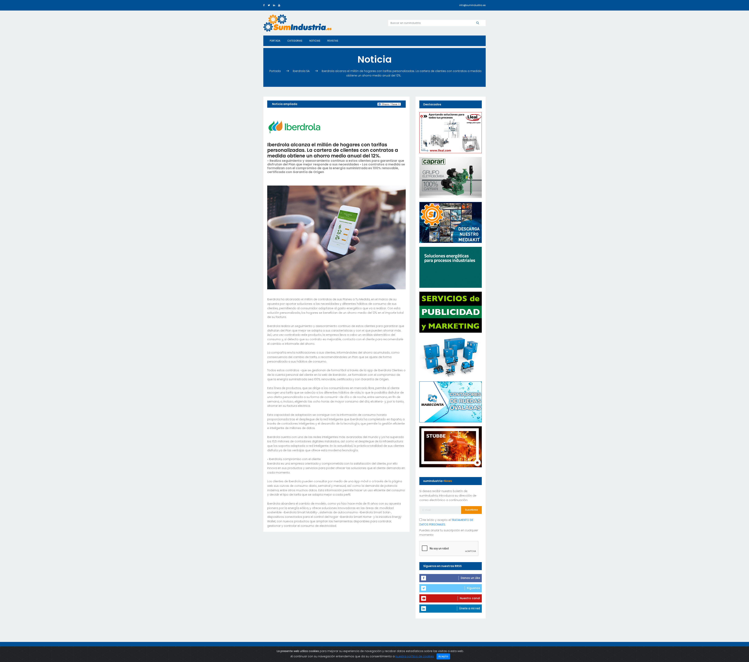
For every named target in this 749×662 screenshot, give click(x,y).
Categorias (294, 40)
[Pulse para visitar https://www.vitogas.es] (450, 267)
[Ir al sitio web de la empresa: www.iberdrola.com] (294, 127)
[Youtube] (279, 5)
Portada (275, 40)
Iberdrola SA (301, 71)
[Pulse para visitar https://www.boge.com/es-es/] (450, 357)
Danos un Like (470, 578)
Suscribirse (471, 509)
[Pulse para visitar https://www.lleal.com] (450, 132)
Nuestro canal (470, 598)
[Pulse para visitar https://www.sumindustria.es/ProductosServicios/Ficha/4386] (450, 222)
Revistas (332, 40)
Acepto (443, 656)
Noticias (314, 40)
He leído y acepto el (446, 522)
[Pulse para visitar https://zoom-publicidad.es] (450, 312)
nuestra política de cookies (414, 656)
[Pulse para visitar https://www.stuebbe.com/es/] (450, 447)
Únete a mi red (469, 608)
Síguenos (473, 588)
